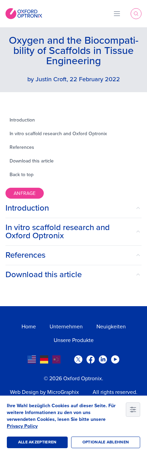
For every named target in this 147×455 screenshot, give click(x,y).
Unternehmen (66, 326)
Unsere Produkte (74, 340)
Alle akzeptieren (37, 442)
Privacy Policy (22, 426)
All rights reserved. (115, 392)
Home (29, 326)
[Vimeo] (115, 359)
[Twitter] (78, 359)
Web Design (24, 392)
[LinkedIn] (103, 359)
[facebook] (90, 359)
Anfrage (25, 193)
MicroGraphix (63, 392)
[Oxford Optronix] (23, 13)
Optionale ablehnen (105, 442)
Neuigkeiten (111, 326)
